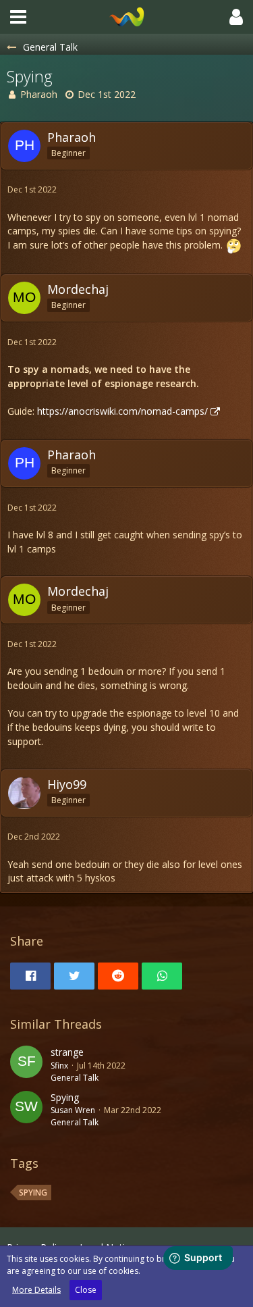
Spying (65, 1097)
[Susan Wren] (26, 1110)
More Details (36, 1290)
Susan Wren (73, 1110)
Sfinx (59, 1065)
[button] (18, 17)
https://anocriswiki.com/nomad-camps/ (122, 411)
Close (85, 1290)
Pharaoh (38, 94)
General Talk (75, 1077)
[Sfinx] (26, 1064)
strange (67, 1052)
